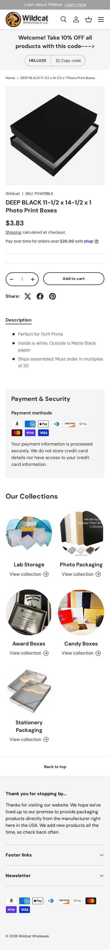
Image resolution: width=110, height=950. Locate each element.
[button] (88, 19)
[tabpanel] (55, 356)
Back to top (55, 766)
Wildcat (13, 193)
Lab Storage (29, 564)
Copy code (71, 60)
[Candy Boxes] (81, 612)
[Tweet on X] (27, 296)
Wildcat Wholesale (34, 936)
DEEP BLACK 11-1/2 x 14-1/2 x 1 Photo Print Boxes (57, 78)
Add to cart (74, 278)
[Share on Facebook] (40, 296)
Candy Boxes (81, 643)
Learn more (75, 4)
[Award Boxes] (29, 612)
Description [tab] (19, 320)
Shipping (13, 232)
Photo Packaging (81, 564)
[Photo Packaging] (81, 533)
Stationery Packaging (29, 726)
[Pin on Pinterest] (52, 296)
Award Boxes (28, 643)
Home (10, 78)
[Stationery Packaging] (29, 691)
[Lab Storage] (29, 533)
